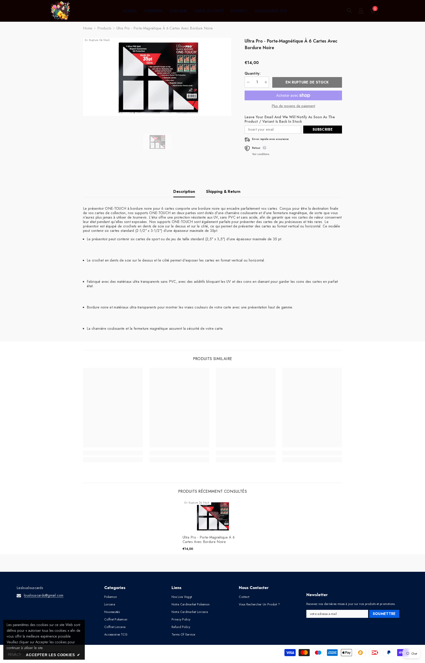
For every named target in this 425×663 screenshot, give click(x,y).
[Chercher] (349, 11)
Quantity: (253, 73)
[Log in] (361, 10)
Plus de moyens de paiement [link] (293, 106)
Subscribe (323, 129)
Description (184, 191)
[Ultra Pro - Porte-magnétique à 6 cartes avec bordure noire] (212, 516)
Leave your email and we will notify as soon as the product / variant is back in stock (290, 119)
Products (104, 28)
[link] (113, 453)
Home (87, 28)
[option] (157, 77)
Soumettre (384, 613)
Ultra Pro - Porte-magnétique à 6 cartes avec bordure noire (209, 539)
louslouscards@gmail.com (43, 595)
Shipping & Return (223, 191)
